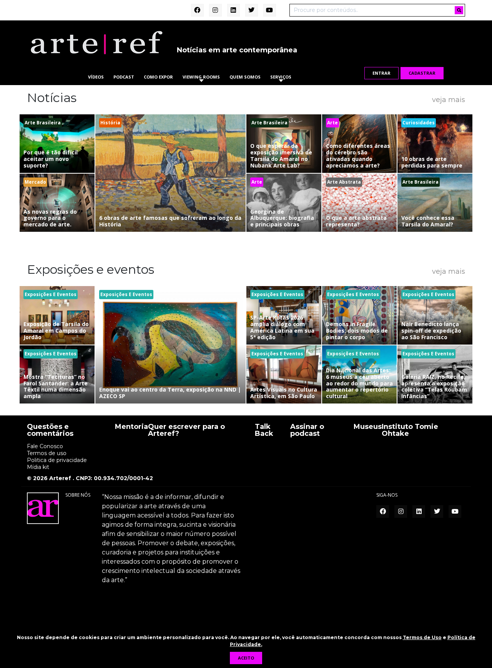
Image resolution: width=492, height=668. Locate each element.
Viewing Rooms (201, 77)
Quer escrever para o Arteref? (186, 430)
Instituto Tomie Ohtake (410, 430)
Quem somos (245, 77)
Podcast (123, 77)
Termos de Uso (422, 637)
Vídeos (96, 77)
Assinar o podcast (307, 430)
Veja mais (448, 99)
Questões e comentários (50, 430)
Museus (368, 427)
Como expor (158, 77)
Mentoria (131, 427)
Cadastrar (422, 73)
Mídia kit (38, 467)
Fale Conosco (45, 446)
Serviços (280, 77)
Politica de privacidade (57, 460)
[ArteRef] (96, 42)
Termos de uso (46, 453)
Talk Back (264, 430)
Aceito (246, 658)
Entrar (381, 73)
